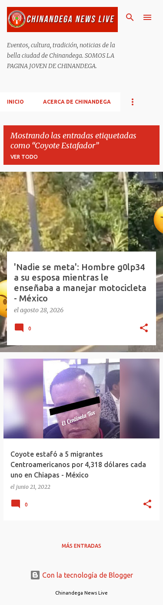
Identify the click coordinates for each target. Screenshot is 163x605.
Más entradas (81, 546)
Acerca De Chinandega (77, 102)
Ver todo (24, 157)
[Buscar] (130, 17)
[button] (144, 329)
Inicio (15, 102)
